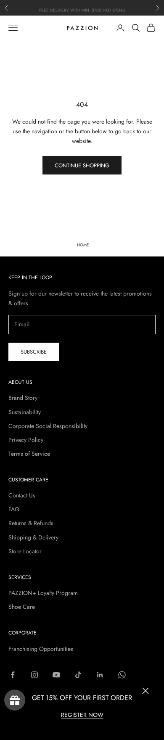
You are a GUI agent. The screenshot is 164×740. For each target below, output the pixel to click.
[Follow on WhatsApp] (122, 675)
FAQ (13, 509)
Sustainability (24, 412)
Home (83, 245)
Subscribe (34, 352)
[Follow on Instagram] (34, 675)
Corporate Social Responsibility (47, 426)
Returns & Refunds (30, 523)
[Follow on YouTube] (56, 675)
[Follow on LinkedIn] (100, 675)
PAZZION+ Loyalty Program (43, 593)
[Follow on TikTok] (78, 675)
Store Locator (25, 551)
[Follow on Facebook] (12, 675)
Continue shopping (82, 165)
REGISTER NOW (82, 715)
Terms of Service (29, 453)
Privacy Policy (25, 440)
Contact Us (21, 495)
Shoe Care (21, 607)
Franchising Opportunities (40, 649)
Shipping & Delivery (33, 537)
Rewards (14, 700)
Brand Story (22, 398)
